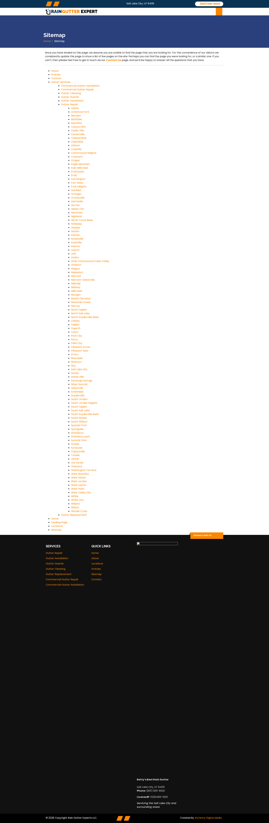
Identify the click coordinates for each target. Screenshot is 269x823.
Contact (203, 11)
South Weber (79, 418)
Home (47, 41)
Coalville (76, 149)
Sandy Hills (77, 377)
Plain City (76, 343)
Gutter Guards (70, 97)
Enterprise (77, 171)
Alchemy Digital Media (208, 818)
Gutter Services (139, 11)
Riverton (76, 362)
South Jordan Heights (84, 403)
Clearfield (77, 142)
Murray (75, 306)
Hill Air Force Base (82, 220)
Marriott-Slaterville (83, 280)
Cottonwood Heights (83, 153)
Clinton (75, 145)
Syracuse (76, 448)
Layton (75, 250)
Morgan (76, 295)
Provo (74, 354)
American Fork (80, 112)
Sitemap (56, 530)
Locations (165, 11)
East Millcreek (79, 168)
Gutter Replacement (74, 515)
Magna (75, 268)
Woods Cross (79, 511)
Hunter (75, 231)
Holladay (76, 224)
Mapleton (77, 272)
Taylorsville (78, 451)
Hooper (75, 227)
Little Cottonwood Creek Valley (90, 261)
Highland (76, 216)
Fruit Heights (78, 186)
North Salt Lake (80, 313)
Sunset (75, 444)
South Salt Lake (80, 410)
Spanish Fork (79, 425)
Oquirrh (75, 328)
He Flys (75, 205)
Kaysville (76, 242)
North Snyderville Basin (85, 317)
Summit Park (79, 440)
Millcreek (76, 291)
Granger (76, 194)
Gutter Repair (69, 104)
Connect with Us (202, 535)
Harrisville (77, 201)
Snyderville (77, 395)
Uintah (75, 459)
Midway (75, 287)
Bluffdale (76, 119)
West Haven (78, 477)
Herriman (77, 212)
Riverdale (77, 358)
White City (77, 500)
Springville (77, 429)
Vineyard (76, 466)
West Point (77, 489)
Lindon (75, 257)
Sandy (75, 373)
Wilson (75, 507)
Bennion (76, 115)
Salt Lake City (79, 369)
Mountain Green (81, 302)
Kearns (75, 246)
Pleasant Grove (80, 347)
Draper (75, 160)
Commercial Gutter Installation (80, 86)
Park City (76, 336)
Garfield (76, 190)
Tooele (75, 455)
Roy (73, 365)
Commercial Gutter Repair (77, 89)
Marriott (76, 276)
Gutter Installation (72, 100)
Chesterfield (78, 138)
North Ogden (79, 309)
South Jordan (79, 399)
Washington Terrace (83, 470)
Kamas (75, 235)
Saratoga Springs (81, 380)
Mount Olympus (80, 298)
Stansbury (77, 433)
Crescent (77, 156)
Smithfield (77, 392)
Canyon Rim (78, 127)
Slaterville (77, 388)
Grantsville (77, 197)
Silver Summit (79, 384)
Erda (74, 175)
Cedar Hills (77, 130)
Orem (74, 332)
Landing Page (59, 522)
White (74, 496)
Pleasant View (79, 350)
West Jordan (79, 481)
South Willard (79, 421)
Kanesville (77, 239)
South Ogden (79, 406)
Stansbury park (80, 436)
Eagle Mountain (80, 164)
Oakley (75, 321)
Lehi (73, 253)
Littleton (76, 265)
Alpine (75, 108)
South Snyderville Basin (85, 414)
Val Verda (77, 462)
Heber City (77, 209)
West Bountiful (80, 474)
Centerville (78, 134)
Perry (74, 339)
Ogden (75, 324)
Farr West (77, 183)
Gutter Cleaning (71, 93)
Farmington (78, 179)
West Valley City (81, 492)
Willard (75, 503)
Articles (185, 11)
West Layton (78, 485)
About (117, 11)
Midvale (75, 283)
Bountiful (76, 123)
